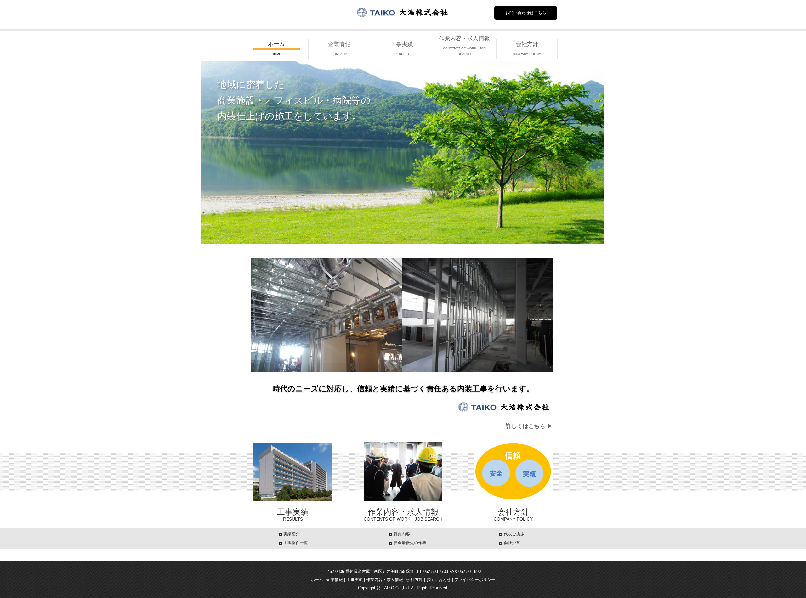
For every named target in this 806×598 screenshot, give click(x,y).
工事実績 (354, 579)
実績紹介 (291, 534)
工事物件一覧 (295, 542)
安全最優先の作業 (410, 542)
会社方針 (414, 579)
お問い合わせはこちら (525, 12)
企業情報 (334, 579)
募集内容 (402, 534)
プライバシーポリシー (474, 579)
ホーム (317, 579)
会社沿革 (512, 542)
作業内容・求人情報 (384, 579)
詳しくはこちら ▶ (529, 426)
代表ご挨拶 (514, 534)
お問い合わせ (438, 579)
